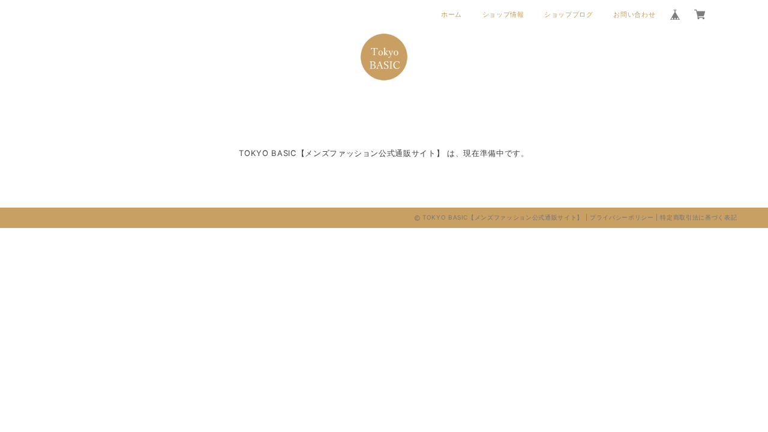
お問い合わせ (634, 14)
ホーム (451, 14)
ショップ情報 (503, 14)
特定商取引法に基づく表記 (698, 217)
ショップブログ (568, 14)
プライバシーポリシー (622, 217)
